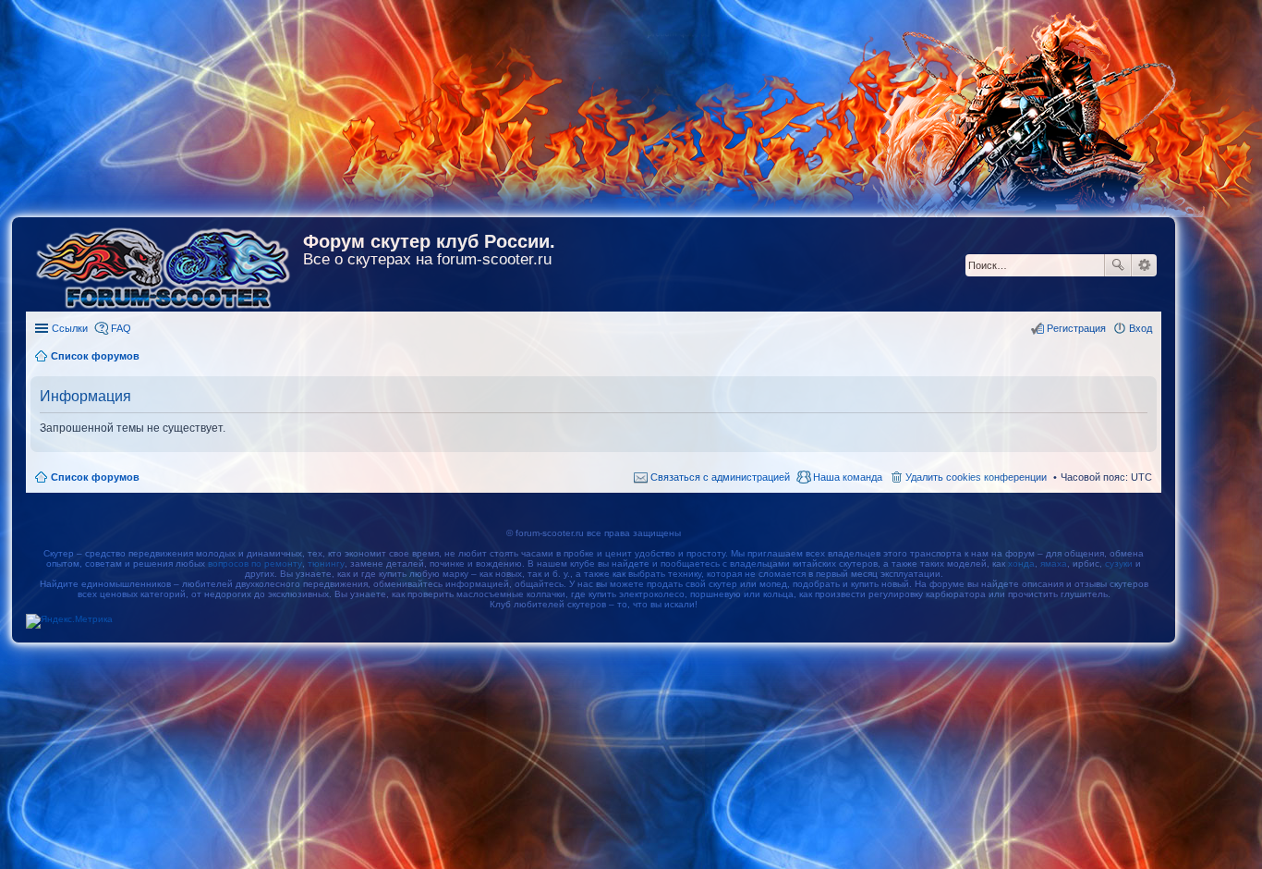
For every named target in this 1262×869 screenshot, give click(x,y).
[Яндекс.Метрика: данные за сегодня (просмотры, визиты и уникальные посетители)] (69, 621)
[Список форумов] (164, 264)
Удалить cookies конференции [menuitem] (976, 477)
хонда (1021, 563)
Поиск (1118, 265)
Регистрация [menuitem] (1076, 328)
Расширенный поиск (1144, 265)
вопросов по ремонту (255, 563)
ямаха (1053, 563)
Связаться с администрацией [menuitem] (720, 477)
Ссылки (70, 328)
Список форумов (95, 477)
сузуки (1119, 563)
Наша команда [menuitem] (847, 477)
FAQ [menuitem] (121, 328)
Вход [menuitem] (1140, 328)
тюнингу (326, 563)
